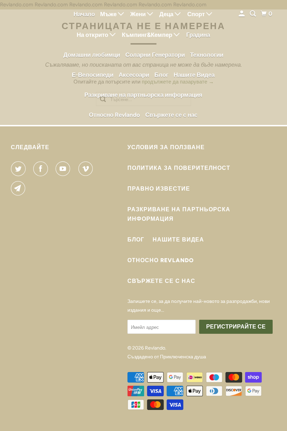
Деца (167, 14)
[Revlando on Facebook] (42, 168)
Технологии (206, 54)
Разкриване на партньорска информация (143, 94)
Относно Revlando (114, 114)
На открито (93, 34)
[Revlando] (30, 62)
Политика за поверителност (178, 168)
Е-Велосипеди (92, 74)
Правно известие (158, 188)
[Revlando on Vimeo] (87, 168)
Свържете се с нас (171, 114)
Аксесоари (134, 74)
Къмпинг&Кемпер (148, 34)
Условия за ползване (166, 147)
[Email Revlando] (19, 188)
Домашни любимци (91, 54)
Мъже (109, 14)
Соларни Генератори (155, 54)
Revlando (155, 348)
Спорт (196, 14)
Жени (138, 14)
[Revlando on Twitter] (19, 168)
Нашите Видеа (194, 74)
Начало (84, 14)
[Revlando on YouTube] (64, 168)
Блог (161, 74)
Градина (198, 34)
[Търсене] (253, 14)
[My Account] (242, 14)
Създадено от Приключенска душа (166, 357)
